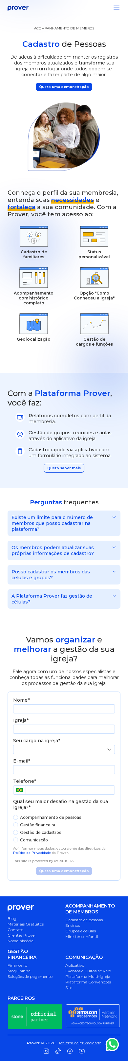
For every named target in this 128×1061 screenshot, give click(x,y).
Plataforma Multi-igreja (87, 976)
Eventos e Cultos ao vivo (88, 970)
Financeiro (17, 965)
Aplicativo (74, 965)
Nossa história (20, 940)
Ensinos (72, 925)
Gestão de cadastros (40, 832)
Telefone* (24, 781)
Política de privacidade (80, 1042)
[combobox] (64, 749)
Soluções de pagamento (30, 976)
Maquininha (19, 970)
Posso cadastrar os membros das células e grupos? (50, 575)
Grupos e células (80, 930)
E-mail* (21, 761)
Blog (12, 918)
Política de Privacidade (32, 853)
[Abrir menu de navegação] (112, 8)
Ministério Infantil (81, 936)
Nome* (21, 700)
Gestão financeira (37, 824)
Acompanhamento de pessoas (50, 817)
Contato (15, 929)
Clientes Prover (22, 935)
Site (68, 987)
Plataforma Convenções (88, 982)
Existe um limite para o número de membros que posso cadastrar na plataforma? (52, 523)
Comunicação (34, 839)
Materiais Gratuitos (26, 924)
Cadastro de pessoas (84, 919)
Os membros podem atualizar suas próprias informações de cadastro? (52, 550)
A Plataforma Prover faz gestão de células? (51, 599)
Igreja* (21, 720)
